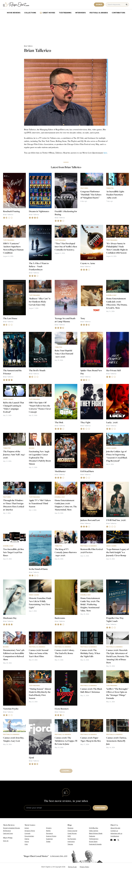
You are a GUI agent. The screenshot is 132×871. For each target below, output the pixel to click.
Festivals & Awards (99, 13)
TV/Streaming (65, 13)
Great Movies (49, 13)
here (105, 152)
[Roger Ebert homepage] (16, 4)
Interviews (80, 13)
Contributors (118, 13)
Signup (99, 4)
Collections (30, 13)
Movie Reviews (13, 13)
